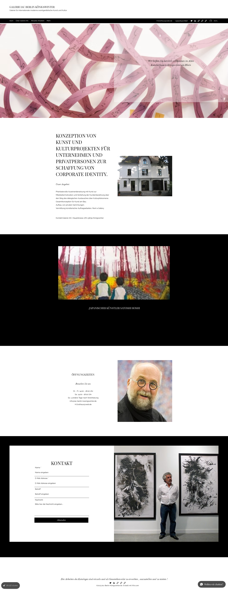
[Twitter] (191, 21)
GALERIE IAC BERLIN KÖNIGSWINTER (32, 7)
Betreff (38, 489)
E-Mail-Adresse (41, 478)
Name (37, 468)
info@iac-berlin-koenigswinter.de (83, 401)
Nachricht (39, 500)
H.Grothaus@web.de (164, 21)
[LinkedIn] (195, 21)
